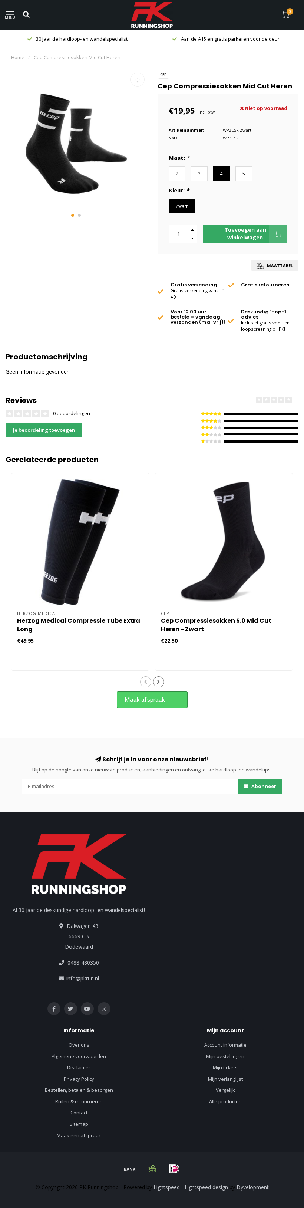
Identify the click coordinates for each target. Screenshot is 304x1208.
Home (17, 57)
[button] (72, 215)
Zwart (182, 206)
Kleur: (179, 190)
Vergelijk (225, 1090)
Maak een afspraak (79, 1135)
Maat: (179, 157)
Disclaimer (78, 1067)
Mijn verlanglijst (225, 1079)
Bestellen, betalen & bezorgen (79, 1090)
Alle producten (225, 1101)
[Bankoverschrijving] (129, 1168)
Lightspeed (166, 1187)
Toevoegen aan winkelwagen (245, 233)
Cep (163, 74)
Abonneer (263, 786)
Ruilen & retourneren (79, 1101)
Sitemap (79, 1124)
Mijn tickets (225, 1067)
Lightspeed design (206, 1187)
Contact (78, 1112)
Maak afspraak (145, 699)
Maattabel (279, 265)
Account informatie (225, 1045)
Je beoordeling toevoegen (44, 430)
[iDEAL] (174, 1168)
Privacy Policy (79, 1079)
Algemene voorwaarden (79, 1056)
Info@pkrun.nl (82, 978)
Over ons (79, 1045)
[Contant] (152, 1168)
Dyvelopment (253, 1187)
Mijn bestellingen (225, 1056)
